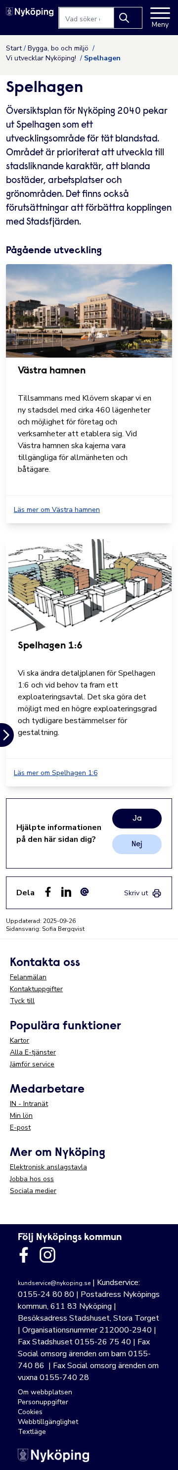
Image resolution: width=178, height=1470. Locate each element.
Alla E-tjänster (33, 1052)
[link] (143, 893)
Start (14, 48)
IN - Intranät (29, 1103)
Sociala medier (33, 1190)
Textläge (32, 1431)
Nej (137, 844)
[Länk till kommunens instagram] (47, 1255)
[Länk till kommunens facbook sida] (24, 1255)
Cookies (30, 1412)
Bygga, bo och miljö (59, 48)
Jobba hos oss (32, 1179)
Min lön (21, 1115)
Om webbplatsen (45, 1392)
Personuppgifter (43, 1402)
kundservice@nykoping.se (54, 1283)
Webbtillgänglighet (48, 1421)
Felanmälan (28, 977)
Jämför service (32, 1064)
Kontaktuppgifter (36, 989)
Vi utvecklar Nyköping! (42, 58)
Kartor (19, 1040)
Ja (137, 819)
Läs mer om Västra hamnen (57, 509)
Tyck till (22, 1001)
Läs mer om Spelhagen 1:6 (55, 773)
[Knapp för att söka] (128, 17)
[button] (160, 1452)
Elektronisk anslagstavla (48, 1167)
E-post (20, 1127)
